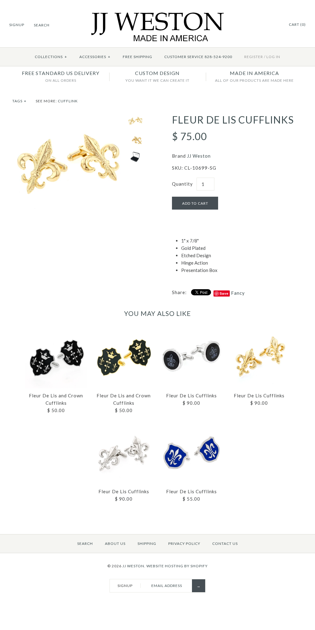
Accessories (94, 56)
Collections (51, 56)
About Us (115, 543)
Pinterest (275, 25)
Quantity (182, 184)
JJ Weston (199, 156)
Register (253, 56)
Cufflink (68, 101)
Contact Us (225, 543)
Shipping (147, 543)
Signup (16, 24)
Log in (273, 56)
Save (224, 293)
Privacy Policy (184, 543)
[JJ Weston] (157, 16)
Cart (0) (297, 24)
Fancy (238, 293)
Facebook (267, 25)
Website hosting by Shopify (177, 566)
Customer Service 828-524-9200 (198, 56)
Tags (19, 101)
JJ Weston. (134, 566)
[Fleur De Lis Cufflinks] (68, 117)
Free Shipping (137, 56)
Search (85, 543)
